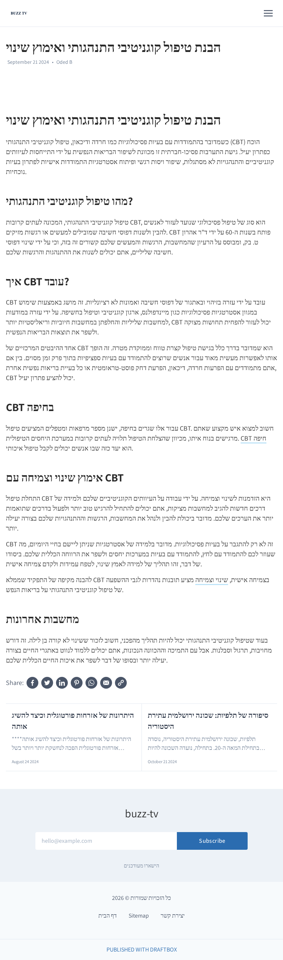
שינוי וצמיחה (211, 579)
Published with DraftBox (141, 949)
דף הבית (107, 915)
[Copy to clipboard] (121, 683)
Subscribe (212, 841)
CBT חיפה (253, 438)
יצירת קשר (173, 915)
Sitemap (139, 915)
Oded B (64, 62)
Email (113, 833)
